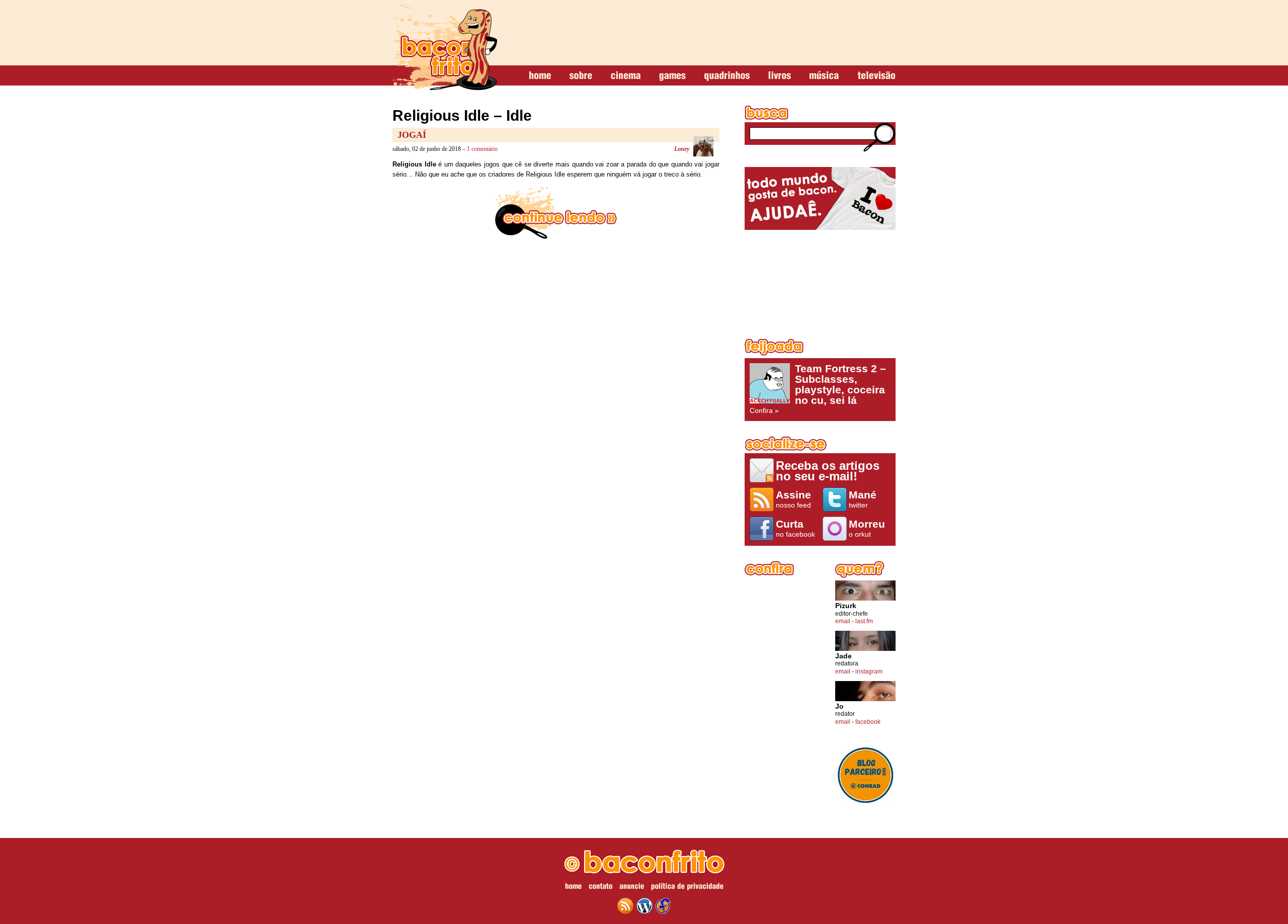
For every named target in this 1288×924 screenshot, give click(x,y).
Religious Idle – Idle (462, 115)
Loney (681, 148)
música (824, 76)
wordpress (644, 906)
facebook (867, 721)
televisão (876, 76)
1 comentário (482, 148)
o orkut (867, 528)
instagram (868, 671)
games (672, 76)
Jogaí (411, 135)
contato (600, 888)
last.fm (864, 621)
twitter (862, 499)
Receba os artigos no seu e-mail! (827, 470)
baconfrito (444, 47)
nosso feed (793, 499)
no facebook (795, 528)
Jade (843, 656)
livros (779, 76)
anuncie (631, 888)
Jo (839, 706)
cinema (625, 76)
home (540, 76)
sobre (581, 76)
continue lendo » (556, 213)
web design (663, 906)
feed (625, 906)
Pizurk (845, 606)
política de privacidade (687, 888)
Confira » (818, 388)
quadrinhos (727, 76)
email (842, 621)
